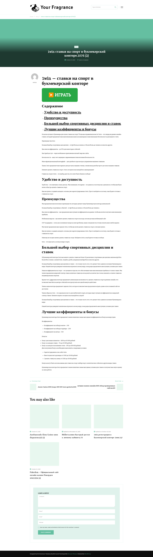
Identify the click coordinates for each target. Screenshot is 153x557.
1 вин (51, 280)
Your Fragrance (57, 7)
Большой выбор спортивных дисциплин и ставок (82, 123)
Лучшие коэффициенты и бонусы (70, 129)
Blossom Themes (72, 554)
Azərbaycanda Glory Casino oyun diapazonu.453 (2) (44, 436)
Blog (76, 46)
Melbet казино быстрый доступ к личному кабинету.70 (76, 436)
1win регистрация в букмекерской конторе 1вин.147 (108, 436)
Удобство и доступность (62, 112)
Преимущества (55, 118)
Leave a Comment (83, 60)
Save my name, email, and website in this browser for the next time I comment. (59, 527)
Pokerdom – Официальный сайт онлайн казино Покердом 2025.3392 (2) (44, 475)
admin (35, 82)
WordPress (88, 554)
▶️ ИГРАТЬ (60, 95)
